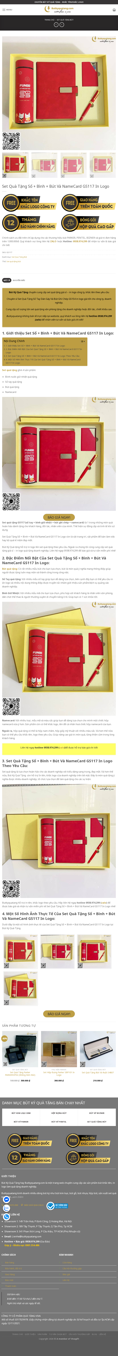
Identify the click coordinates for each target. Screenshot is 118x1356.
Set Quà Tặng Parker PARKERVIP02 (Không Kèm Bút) (20, 1073)
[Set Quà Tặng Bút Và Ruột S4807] (98, 1049)
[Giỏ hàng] (114, 10)
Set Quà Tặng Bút (65, 20)
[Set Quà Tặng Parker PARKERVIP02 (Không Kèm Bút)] (20, 1049)
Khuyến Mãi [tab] (19, 280)
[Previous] (8, 93)
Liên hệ (66, 1280)
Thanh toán (10, 1286)
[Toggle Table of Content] (81, 341)
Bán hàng (9, 1262)
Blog (94, 1334)
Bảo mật (9, 1280)
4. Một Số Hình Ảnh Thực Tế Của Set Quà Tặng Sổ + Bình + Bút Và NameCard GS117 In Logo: (43, 361)
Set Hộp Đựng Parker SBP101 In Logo (59, 1073)
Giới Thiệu (30, 1334)
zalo (38, 319)
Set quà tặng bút (13, 261)
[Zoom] (6, 147)
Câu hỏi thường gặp (72, 1268)
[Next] (110, 93)
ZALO (53, 241)
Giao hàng (10, 1274)
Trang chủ (49, 20)
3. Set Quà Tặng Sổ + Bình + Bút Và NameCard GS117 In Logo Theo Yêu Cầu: (43, 356)
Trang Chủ (17, 1334)
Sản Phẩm (42, 1334)
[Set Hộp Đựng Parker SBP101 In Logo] (59, 1049)
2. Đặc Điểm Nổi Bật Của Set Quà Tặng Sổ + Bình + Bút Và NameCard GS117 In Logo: (44, 351)
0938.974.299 (80, 241)
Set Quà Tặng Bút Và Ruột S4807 (98, 1072)
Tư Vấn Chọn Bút (58, 1334)
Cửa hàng (67, 1262)
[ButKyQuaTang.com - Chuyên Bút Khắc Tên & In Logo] (59, 10)
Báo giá (66, 1274)
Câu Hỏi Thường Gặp (79, 1334)
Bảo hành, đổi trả (13, 1268)
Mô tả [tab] (7, 280)
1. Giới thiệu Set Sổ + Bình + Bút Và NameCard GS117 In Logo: (35, 345)
